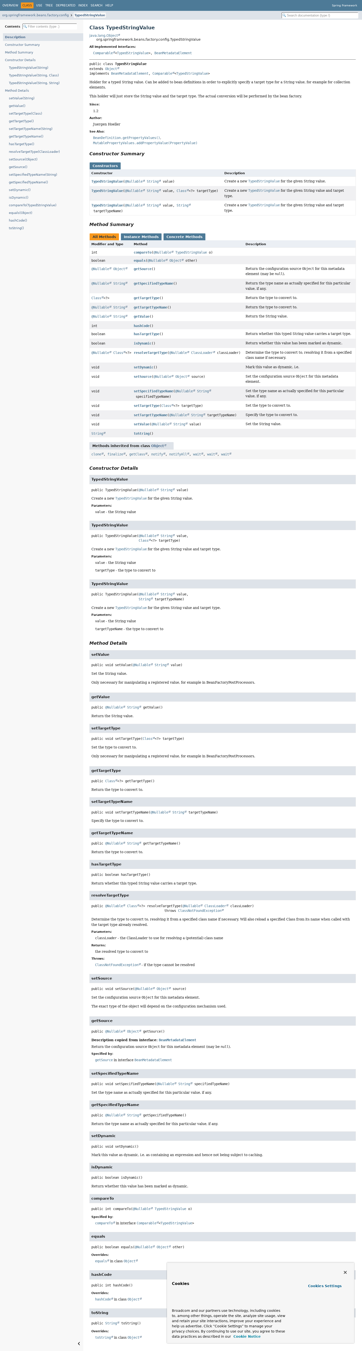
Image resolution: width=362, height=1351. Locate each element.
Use (39, 5)
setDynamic (143, 367)
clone (96, 454)
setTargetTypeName (150, 415)
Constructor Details (20, 60)
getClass (137, 454)
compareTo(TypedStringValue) (32, 205)
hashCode (141, 326)
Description (15, 37)
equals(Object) (20, 213)
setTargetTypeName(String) (30, 129)
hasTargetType (146, 334)
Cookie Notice (246, 1336)
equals (140, 260)
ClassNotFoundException (199, 911)
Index (83, 5)
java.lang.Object (103, 35)
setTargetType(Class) (25, 113)
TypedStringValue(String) (28, 67)
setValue (141, 424)
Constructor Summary (22, 45)
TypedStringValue (89, 15)
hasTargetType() (21, 144)
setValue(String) (21, 98)
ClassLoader (202, 353)
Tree (49, 5)
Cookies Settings (325, 1286)
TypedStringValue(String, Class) (34, 75)
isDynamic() (18, 197)
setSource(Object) (23, 159)
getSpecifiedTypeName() (28, 182)
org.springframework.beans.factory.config (35, 15)
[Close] (345, 1272)
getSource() (18, 167)
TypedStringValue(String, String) (34, 83)
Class (181, 191)
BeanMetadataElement (173, 53)
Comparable (103, 53)
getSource (142, 269)
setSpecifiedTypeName (153, 391)
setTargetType (146, 406)
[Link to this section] (148, 153)
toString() (16, 228)
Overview (10, 5)
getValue (141, 316)
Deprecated (65, 5)
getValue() (17, 106)
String (153, 181)
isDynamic (142, 343)
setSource (142, 377)
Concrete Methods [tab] (184, 237)
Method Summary (19, 52)
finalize (115, 454)
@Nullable (134, 181)
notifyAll (178, 454)
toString (141, 433)
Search (96, 5)
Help (109, 5)
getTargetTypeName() (26, 136)
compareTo (142, 252)
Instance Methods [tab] (141, 237)
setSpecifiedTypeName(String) (33, 174)
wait (197, 454)
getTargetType (146, 298)
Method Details (17, 90)
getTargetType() (21, 121)
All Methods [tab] (104, 237)
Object (111, 69)
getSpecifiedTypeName (153, 283)
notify (157, 454)
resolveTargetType (150, 353)
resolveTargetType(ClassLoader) (34, 152)
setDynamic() (20, 190)
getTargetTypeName (150, 307)
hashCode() (18, 220)
